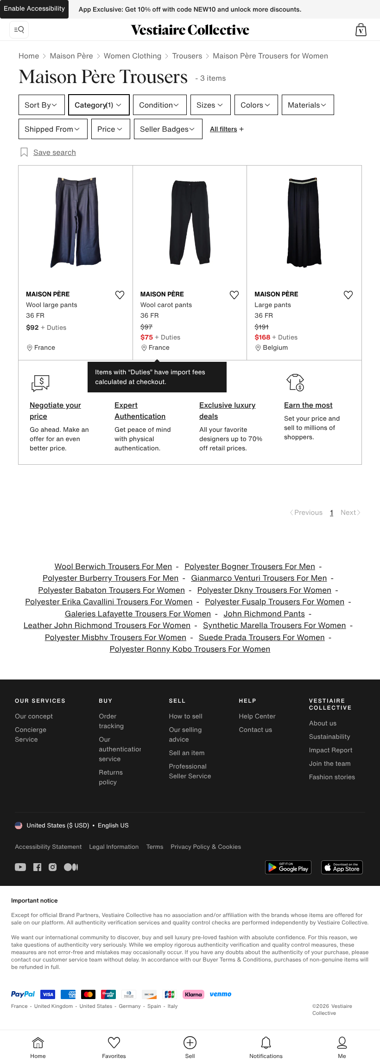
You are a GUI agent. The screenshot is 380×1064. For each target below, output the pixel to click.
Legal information (114, 846)
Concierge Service (30, 734)
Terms (154, 846)
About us (322, 723)
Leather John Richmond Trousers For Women (107, 625)
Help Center (257, 716)
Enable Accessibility (34, 8)
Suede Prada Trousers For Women (262, 637)
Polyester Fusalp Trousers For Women (274, 602)
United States (96, 1006)
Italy (173, 1006)
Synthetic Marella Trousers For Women (274, 625)
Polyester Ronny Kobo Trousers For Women (190, 649)
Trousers (187, 55)
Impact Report (331, 750)
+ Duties (53, 327)
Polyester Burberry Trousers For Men (110, 578)
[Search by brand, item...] (19, 29)
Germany (130, 1006)
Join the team (330, 764)
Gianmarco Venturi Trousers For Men (259, 578)
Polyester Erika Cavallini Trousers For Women (108, 602)
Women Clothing (133, 55)
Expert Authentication (140, 410)
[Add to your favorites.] (120, 295)
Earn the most (308, 404)
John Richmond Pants (264, 614)
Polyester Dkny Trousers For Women (264, 590)
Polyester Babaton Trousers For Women (111, 590)
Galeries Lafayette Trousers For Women (138, 614)
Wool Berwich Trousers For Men (113, 566)
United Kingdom (53, 1006)
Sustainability (329, 737)
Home (29, 55)
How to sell (185, 716)
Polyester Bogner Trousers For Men (249, 566)
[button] (361, 29)
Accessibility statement (48, 846)
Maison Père (71, 55)
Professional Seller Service (190, 771)
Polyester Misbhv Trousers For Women (115, 637)
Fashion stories (332, 777)
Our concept (34, 716)
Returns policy (111, 777)
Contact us (255, 730)
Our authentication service (121, 749)
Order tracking (111, 721)
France (19, 1006)
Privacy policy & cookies (206, 846)
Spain (154, 1006)
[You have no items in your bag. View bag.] (361, 29)
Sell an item (186, 753)
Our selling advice (185, 734)
